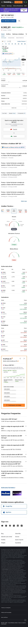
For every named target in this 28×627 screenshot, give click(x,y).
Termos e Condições (6, 607)
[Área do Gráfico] (5, 41)
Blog (2, 533)
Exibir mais (14, 107)
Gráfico (8, 34)
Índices (3, 5)
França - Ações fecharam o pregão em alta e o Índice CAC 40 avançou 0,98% (14, 154)
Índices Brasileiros (18, 5)
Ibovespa (9, 5)
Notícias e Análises (18, 34)
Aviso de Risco (4, 617)
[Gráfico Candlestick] (3, 41)
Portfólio (3, 539)
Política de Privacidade (6, 612)
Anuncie (17, 536)
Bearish (15, 129)
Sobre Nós (18, 533)
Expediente (18, 542)
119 (24, 113)
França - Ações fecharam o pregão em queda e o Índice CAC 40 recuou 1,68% (12, 164)
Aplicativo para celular (6, 536)
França (14, 113)
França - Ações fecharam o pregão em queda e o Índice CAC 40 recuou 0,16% (12, 183)
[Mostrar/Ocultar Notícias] (10, 41)
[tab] (8, 211)
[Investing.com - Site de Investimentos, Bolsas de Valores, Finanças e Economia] (9, 2)
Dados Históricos (20, 37)
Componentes (11, 37)
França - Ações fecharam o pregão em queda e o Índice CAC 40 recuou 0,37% (12, 193)
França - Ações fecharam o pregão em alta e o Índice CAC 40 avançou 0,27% (14, 174)
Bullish (15, 136)
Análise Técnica (7, 206)
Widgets (3, 542)
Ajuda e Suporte (19, 539)
